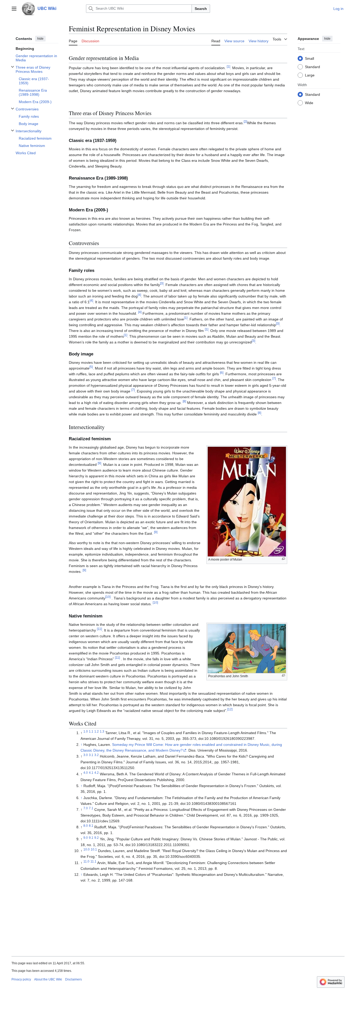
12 (229, 709)
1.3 (102, 731)
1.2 (96, 731)
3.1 (91, 755)
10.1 (94, 849)
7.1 (91, 808)
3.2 (96, 755)
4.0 (85, 772)
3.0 (85, 755)
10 (108, 597)
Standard (312, 66)
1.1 (91, 731)
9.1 (91, 837)
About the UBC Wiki (48, 979)
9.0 (85, 837)
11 (99, 629)
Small (309, 58)
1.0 (85, 731)
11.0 (86, 861)
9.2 (96, 837)
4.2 (96, 772)
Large (310, 75)
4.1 (91, 772)
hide (40, 38)
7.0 (85, 808)
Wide (309, 102)
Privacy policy (21, 979)
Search (201, 9)
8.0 (85, 826)
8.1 (91, 826)
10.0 (86, 849)
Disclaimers (73, 979)
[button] (14, 8)
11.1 (93, 861)
